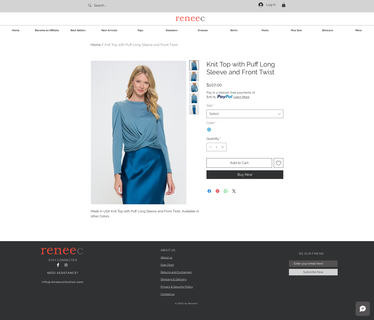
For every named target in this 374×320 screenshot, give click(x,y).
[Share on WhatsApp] (225, 191)
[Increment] (223, 147)
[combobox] (244, 114)
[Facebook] (58, 265)
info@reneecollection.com (62, 282)
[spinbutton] (216, 147)
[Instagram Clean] (66, 265)
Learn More (241, 97)
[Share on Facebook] (209, 191)
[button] (283, 5)
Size (210, 105)
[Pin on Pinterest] (217, 191)
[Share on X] (234, 191)
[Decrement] (210, 147)
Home (96, 45)
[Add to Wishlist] (278, 163)
